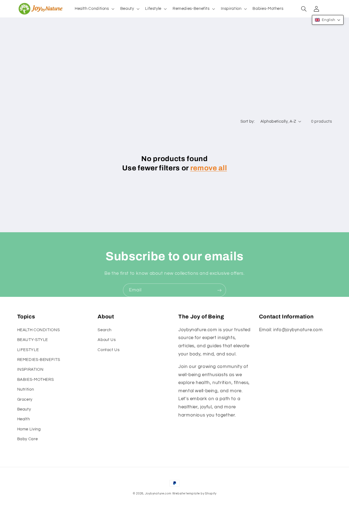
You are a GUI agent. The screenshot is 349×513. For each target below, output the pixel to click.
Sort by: (247, 121)
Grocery (24, 399)
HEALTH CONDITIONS (38, 330)
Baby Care (27, 439)
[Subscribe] (219, 290)
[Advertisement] (174, 75)
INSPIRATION (30, 369)
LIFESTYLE (28, 350)
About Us (107, 340)
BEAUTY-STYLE (32, 340)
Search (105, 330)
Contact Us (108, 350)
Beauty (24, 409)
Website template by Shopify (194, 493)
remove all (208, 168)
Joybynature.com (158, 493)
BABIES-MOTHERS (35, 380)
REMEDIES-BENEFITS (38, 360)
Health (23, 419)
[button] (94, 9)
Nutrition (25, 389)
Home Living (29, 429)
